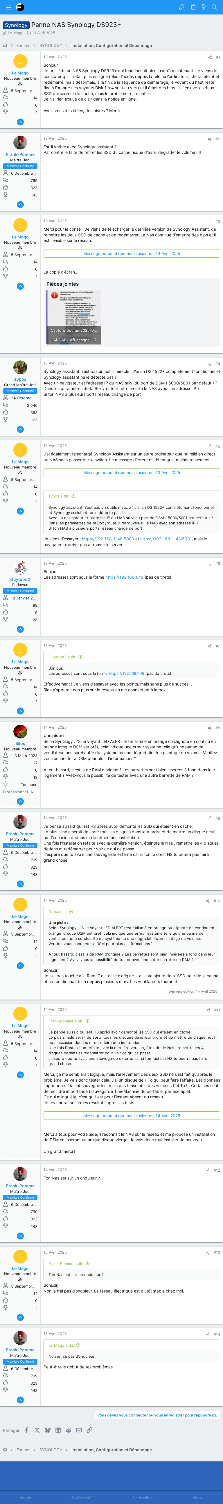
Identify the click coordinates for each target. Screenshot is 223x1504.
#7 (218, 646)
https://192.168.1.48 (124, 577)
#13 (217, 1252)
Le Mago (16, 32)
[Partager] (210, 57)
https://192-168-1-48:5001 (166, 538)
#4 (217, 363)
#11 (217, 1010)
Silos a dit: (57, 911)
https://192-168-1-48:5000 (108, 538)
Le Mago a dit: (61, 1345)
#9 (217, 818)
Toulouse (29, 784)
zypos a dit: (58, 496)
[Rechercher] (214, 7)
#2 (217, 138)
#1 (218, 57)
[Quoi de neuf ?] (204, 7)
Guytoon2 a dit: (62, 657)
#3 (217, 221)
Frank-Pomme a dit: (66, 1021)
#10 (217, 900)
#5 (217, 446)
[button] (9, 7)
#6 (217, 563)
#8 (217, 727)
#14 (217, 1334)
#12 (217, 1170)
